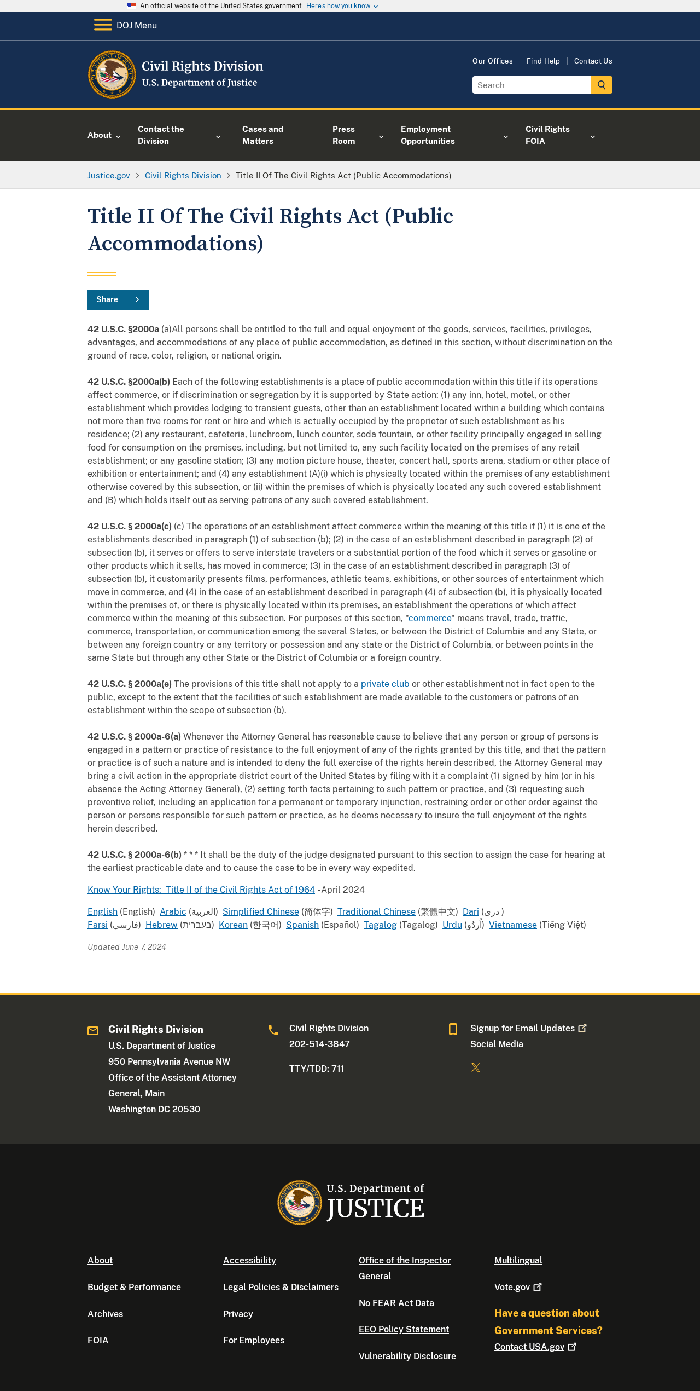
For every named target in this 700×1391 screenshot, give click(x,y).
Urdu (452, 925)
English (103, 912)
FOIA (98, 1340)
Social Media (496, 1044)
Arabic (173, 912)
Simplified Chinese (261, 912)
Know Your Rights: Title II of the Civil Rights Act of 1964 (201, 890)
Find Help (544, 61)
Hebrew (161, 925)
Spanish (302, 925)
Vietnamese (513, 925)
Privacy (238, 1314)
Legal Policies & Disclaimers (281, 1287)
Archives (105, 1314)
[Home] (176, 95)
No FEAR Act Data (396, 1303)
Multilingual (518, 1260)
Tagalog (380, 925)
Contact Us (593, 61)
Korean (233, 925)
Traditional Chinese (376, 912)
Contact (529, 1347)
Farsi (98, 925)
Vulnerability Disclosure (407, 1356)
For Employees (253, 1340)
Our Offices (492, 61)
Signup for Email (522, 1028)
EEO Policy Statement (404, 1329)
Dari (471, 912)
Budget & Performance (134, 1287)
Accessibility (249, 1260)
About (100, 1260)
